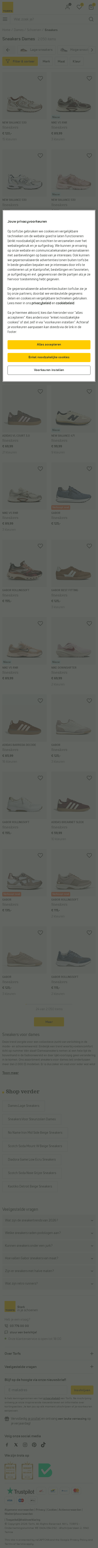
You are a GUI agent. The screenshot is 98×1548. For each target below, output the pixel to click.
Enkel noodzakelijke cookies (49, 357)
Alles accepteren (49, 344)
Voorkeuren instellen (49, 370)
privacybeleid (41, 303)
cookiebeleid (65, 303)
